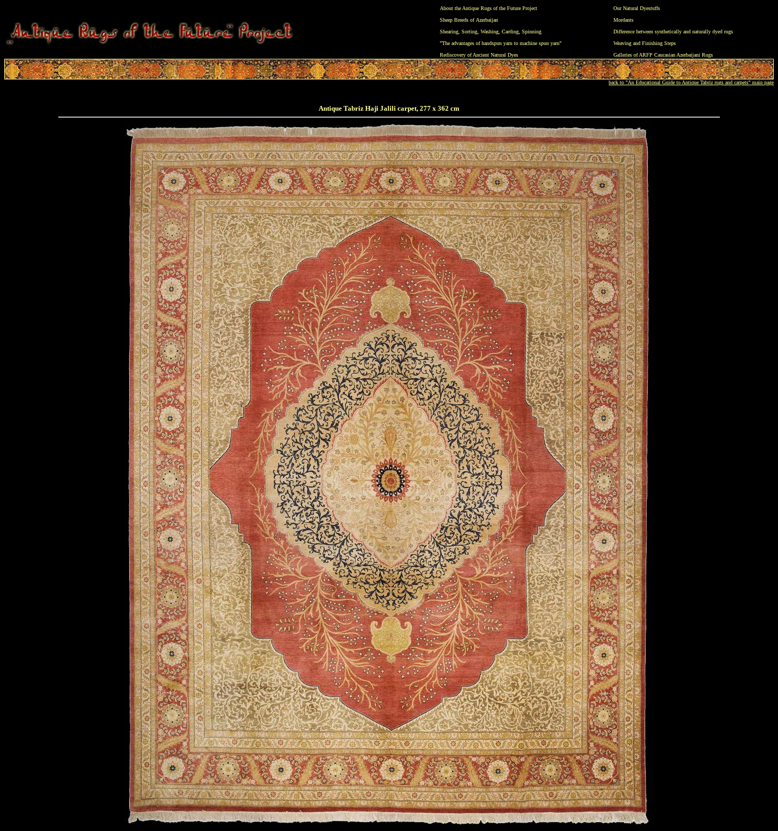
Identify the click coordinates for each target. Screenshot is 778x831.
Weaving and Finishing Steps (644, 43)
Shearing (449, 31)
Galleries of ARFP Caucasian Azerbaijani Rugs (663, 55)
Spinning (531, 31)
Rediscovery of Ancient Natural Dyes (479, 55)
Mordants (623, 20)
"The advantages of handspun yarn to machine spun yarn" (501, 43)
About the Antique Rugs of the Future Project (488, 8)
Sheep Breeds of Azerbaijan (469, 20)
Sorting (469, 31)
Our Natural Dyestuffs (636, 8)
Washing (490, 31)
